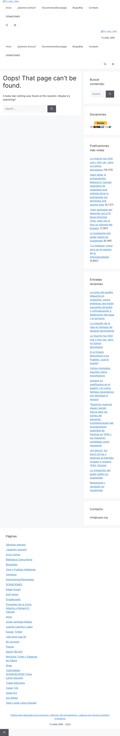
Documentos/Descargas (54, 7)
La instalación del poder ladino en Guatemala (100, 237)
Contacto (93, 7)
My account (12, 641)
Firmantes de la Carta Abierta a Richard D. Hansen (18, 608)
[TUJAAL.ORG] (11, 1)
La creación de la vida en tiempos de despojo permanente (102, 327)
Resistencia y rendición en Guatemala (97, 486)
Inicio (8, 7)
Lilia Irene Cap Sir (16, 636)
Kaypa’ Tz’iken (14, 631)
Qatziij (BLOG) (14, 651)
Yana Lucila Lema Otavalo (21, 702)
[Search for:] (25, 108)
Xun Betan (12, 697)
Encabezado (13, 599)
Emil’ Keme (12, 594)
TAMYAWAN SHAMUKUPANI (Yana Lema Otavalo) (19, 674)
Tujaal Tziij (12, 687)
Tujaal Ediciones (15, 682)
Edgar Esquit (13, 589)
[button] (7, 25)
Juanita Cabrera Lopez (19, 626)
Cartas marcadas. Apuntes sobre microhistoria (100, 372)
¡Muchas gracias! (16, 544)
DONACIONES (13, 16)
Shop (9, 665)
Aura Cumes (13, 554)
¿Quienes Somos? (26, 7)
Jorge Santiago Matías (19, 621)
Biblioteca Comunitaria (19, 559)
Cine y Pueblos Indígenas (21, 569)
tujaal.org (11, 692)
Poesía (10, 646)
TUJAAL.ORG (108, 37)
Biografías (78, 7)
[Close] (4, 732)
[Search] (51, 108)
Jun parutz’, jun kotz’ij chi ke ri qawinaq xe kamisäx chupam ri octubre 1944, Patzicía (102, 458)
